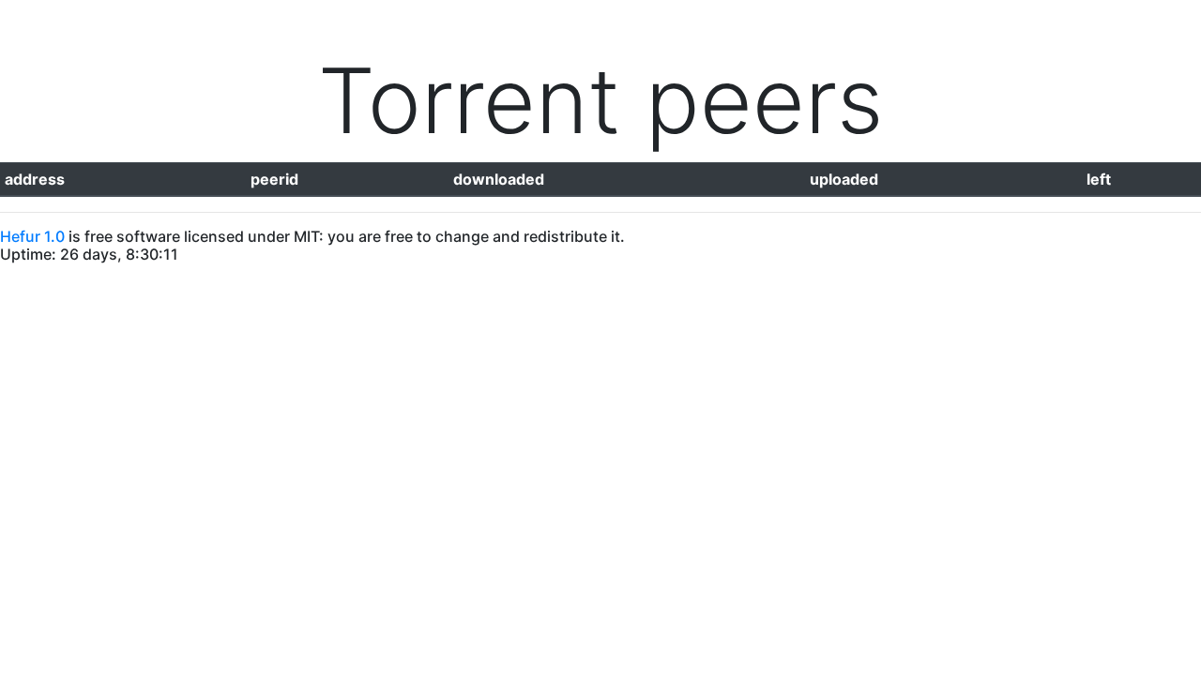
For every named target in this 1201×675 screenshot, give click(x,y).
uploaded (844, 179)
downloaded (498, 179)
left (1099, 179)
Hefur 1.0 (32, 236)
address (35, 179)
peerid (274, 179)
